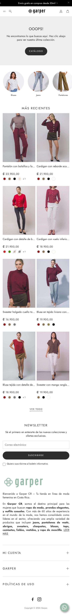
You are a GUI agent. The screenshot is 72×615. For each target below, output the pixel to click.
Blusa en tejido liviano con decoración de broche (53, 312)
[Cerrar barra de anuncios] (68, 2)
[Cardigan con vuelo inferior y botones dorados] (53, 210)
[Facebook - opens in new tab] (33, 599)
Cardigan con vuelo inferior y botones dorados (53, 239)
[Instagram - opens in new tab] (39, 599)
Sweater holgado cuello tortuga (19, 312)
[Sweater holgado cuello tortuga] (19, 283)
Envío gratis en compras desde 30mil (31, 3)
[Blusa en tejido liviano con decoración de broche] (53, 283)
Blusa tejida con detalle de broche (19, 385)
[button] (4, 11)
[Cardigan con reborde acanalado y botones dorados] (53, 137)
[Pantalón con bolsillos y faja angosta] (19, 137)
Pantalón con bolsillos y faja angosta (19, 166)
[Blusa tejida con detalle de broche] (19, 356)
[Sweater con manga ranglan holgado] (53, 356)
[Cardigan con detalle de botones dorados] (19, 210)
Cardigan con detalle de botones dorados (19, 239)
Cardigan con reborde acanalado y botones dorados (53, 166)
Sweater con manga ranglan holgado (53, 385)
